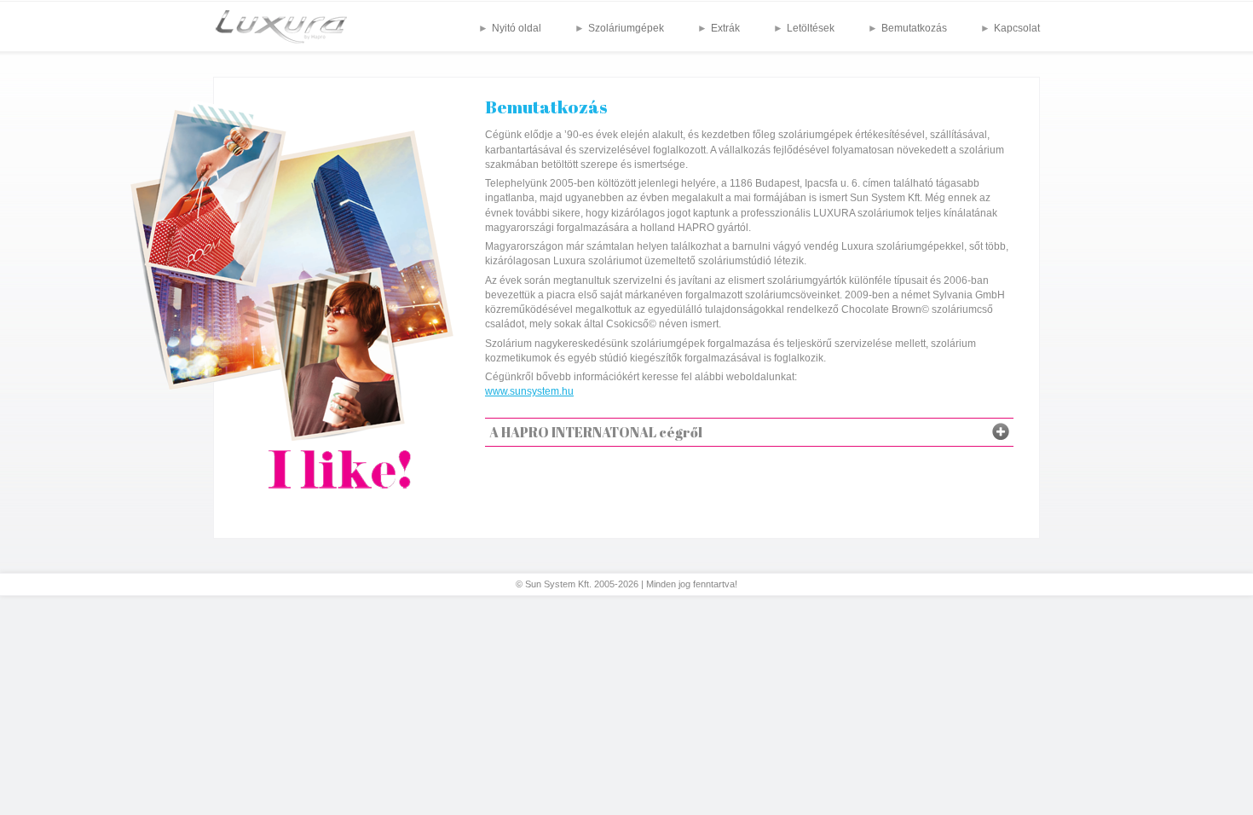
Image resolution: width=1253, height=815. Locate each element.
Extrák (725, 28)
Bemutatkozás (914, 28)
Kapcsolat (1017, 28)
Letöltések (810, 28)
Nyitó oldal (516, 28)
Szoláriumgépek (626, 28)
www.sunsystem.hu (529, 391)
